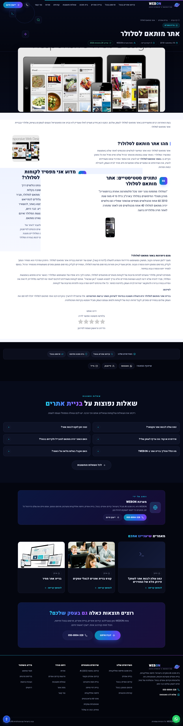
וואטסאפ (125, 365)
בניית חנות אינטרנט (91, 682)
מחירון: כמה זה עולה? (90, 709)
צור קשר (38, 4)
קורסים (56, 4)
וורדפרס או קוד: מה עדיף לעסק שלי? (157, 439)
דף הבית (174, 20)
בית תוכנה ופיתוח (77, 354)
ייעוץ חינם (11, 5)
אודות (47, 4)
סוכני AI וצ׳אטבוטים (90, 698)
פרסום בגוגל (110, 4)
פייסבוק (107, 365)
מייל (92, 365)
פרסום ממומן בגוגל (124, 687)
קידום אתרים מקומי (91, 676)
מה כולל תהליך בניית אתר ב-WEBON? (157, 451)
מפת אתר (61, 687)
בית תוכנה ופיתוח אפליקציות (120, 670)
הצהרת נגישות (26, 682)
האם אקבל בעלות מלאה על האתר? (69, 451)
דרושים (29, 687)
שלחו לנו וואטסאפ (168, 694)
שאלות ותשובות (69, 4)
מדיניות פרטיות (26, 676)
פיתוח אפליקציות (92, 693)
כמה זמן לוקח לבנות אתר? (74, 427)
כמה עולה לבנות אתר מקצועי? (161, 427)
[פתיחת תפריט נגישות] (6, 719)
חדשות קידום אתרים (56, 676)
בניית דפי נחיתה (92, 687)
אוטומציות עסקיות (91, 704)
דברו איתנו (105, 635)
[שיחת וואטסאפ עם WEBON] (176, 719)
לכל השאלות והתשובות (89, 465)
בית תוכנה (83, 4)
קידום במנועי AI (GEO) (89, 670)
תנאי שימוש (27, 670)
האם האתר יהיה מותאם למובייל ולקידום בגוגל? (63, 439)
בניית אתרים (96, 4)
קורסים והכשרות (125, 693)
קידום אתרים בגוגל (127, 4)
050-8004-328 (133, 517)
